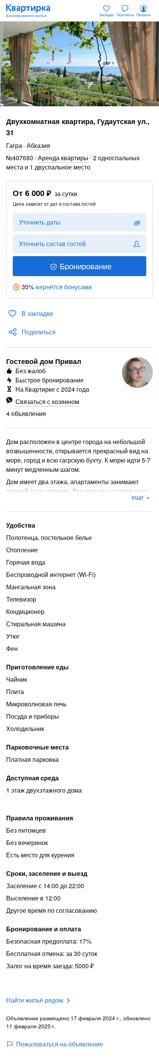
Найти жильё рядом (34, 1000)
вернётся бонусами (64, 286)
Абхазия (38, 145)
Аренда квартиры (63, 157)
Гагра (14, 145)
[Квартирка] (32, 11)
